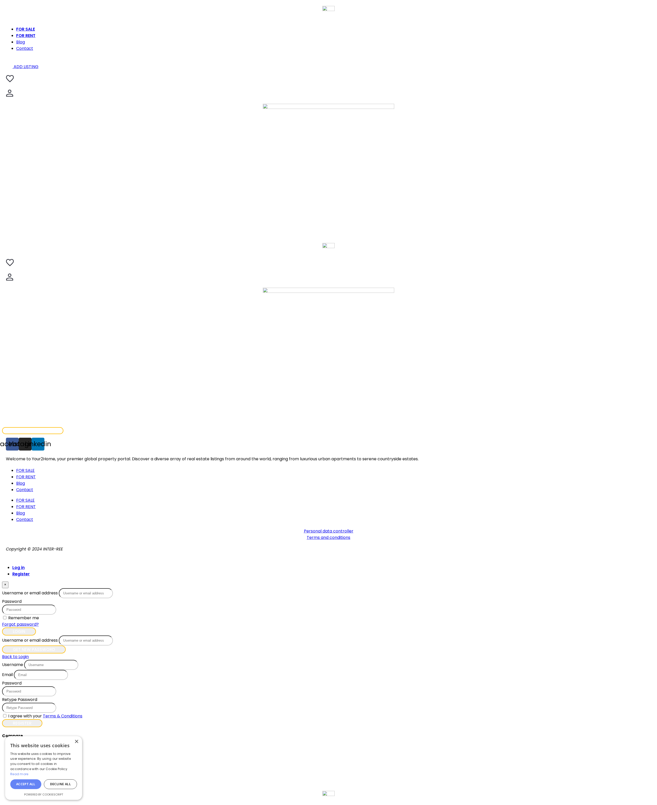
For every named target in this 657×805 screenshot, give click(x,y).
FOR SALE (25, 29)
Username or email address (30, 593)
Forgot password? (20, 624)
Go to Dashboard (33, 431)
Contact (24, 48)
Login (19, 631)
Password (12, 601)
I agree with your (45, 716)
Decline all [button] (60, 784)
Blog (20, 42)
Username (12, 665)
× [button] (76, 742)
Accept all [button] (25, 784)
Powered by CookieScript (43, 794)
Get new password (34, 649)
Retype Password (19, 700)
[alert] (43, 768)
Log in (18, 567)
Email (7, 675)
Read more (19, 774)
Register (21, 574)
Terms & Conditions (62, 716)
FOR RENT (25, 36)
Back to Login (15, 657)
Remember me (23, 618)
